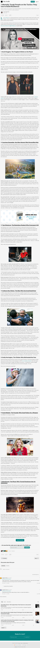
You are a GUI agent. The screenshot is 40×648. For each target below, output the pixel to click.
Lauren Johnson (5, 17)
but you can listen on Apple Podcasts (8, 25)
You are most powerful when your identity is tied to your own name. (13, 622)
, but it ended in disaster (26, 361)
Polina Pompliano (6, 11)
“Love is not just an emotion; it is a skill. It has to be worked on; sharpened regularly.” (16, 607)
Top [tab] (2, 601)
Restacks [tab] (7, 565)
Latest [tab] (5, 601)
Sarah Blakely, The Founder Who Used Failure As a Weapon (20, 413)
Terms (21, 643)
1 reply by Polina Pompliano (8, 586)
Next (36, 558)
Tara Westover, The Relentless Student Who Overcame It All (20, 225)
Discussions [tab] (9, 601)
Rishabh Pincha (5, 589)
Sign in (37, 1)
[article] (20, 607)
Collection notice (25, 643)
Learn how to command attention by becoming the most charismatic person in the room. (17, 615)
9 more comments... (3, 596)
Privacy (19, 643)
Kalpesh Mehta (5, 577)
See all (3, 627)
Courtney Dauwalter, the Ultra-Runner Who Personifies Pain (20, 142)
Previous (5, 558)
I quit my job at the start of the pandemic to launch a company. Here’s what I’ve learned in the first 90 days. (17, 621)
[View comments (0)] (12, 610)
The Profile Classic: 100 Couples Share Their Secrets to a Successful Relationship (16, 605)
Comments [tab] (3, 565)
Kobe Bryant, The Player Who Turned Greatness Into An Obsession (18, 482)
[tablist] (5, 566)
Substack (15, 646)
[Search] (38, 602)
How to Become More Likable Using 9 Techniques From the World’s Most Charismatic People (16, 613)
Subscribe (32, 1)
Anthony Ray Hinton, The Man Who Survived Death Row (19, 291)
